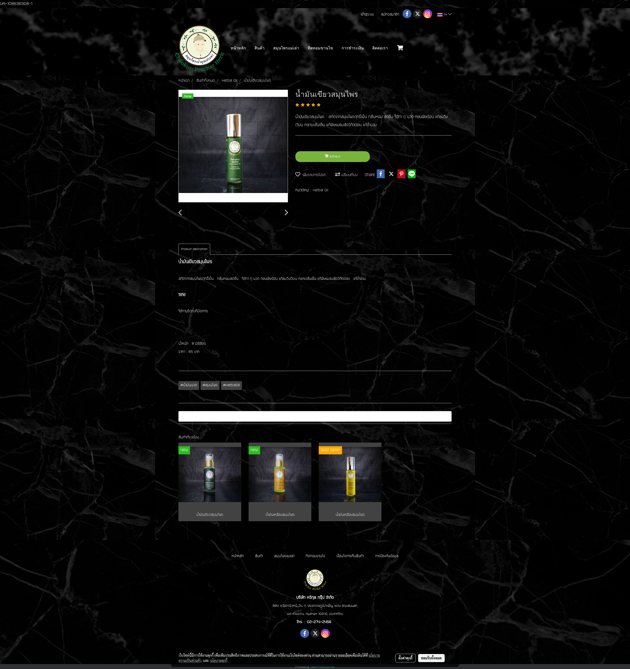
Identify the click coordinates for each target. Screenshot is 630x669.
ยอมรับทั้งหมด (431, 658)
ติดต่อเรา (380, 48)
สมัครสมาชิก (390, 14)
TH (445, 14)
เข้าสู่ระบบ (367, 14)
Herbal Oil (320, 190)
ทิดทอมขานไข (320, 48)
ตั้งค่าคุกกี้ (405, 658)
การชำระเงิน (353, 48)
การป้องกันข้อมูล (386, 556)
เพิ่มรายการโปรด (313, 175)
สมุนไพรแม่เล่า (286, 48)
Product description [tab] (194, 249)
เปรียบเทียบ (348, 175)
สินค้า (259, 48)
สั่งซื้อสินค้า (335, 156)
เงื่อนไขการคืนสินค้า (350, 556)
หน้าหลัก (238, 48)
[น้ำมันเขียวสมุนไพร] (233, 146)
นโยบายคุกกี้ (218, 660)
